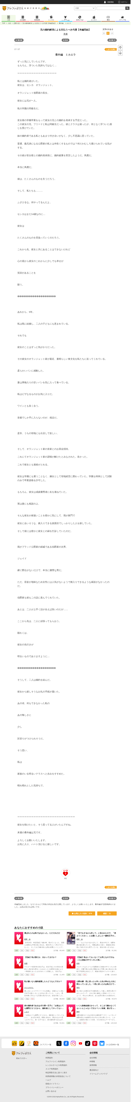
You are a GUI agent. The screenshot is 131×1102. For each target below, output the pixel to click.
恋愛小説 (17, 23)
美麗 (65, 34)
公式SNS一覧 (113, 1045)
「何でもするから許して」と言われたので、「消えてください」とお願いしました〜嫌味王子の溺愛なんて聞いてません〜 (96, 935)
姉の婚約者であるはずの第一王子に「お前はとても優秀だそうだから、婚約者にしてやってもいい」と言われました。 (44, 1008)
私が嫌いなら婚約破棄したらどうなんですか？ (43, 981)
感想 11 (107, 913)
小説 (9, 23)
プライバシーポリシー (54, 1087)
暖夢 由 (27, 939)
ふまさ (26, 1012)
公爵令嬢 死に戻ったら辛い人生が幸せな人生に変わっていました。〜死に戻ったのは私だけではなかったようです (96, 984)
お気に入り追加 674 (83, 913)
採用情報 (93, 1065)
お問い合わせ (51, 1091)
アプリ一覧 (46, 1045)
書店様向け (94, 1070)
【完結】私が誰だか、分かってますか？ (40, 957)
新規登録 (110, 2)
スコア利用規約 (52, 1069)
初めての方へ (21, 1058)
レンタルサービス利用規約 (56, 1065)
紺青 (78, 963)
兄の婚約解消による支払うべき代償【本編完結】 (39, 23)
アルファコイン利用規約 (55, 1061)
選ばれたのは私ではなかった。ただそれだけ (42, 933)
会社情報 (93, 1058)
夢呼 (78, 1012)
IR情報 (92, 1061)
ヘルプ (48, 1080)
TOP (3, 23)
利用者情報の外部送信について (58, 1076)
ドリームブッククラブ (98, 1074)
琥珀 (78, 988)
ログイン (124, 2)
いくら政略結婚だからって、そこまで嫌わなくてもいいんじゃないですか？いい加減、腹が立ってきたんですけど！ (96, 1008)
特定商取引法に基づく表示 (56, 1073)
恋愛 (16, 950)
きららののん (29, 988)
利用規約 (49, 1058)
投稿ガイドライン (53, 1084)
